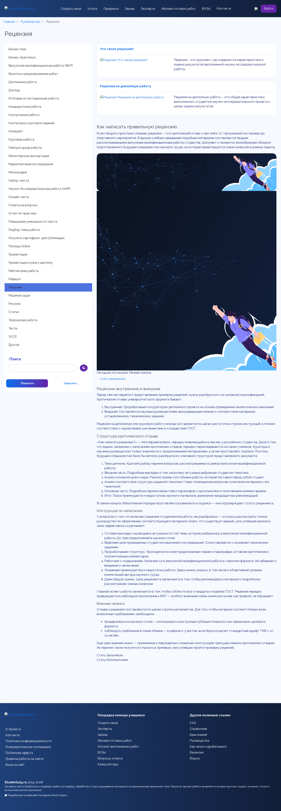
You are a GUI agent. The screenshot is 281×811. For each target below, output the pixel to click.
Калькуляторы (107, 764)
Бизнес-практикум (22, 57)
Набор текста (18, 180)
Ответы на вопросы (22, 205)
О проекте (13, 729)
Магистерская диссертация (28, 156)
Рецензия (15, 287)
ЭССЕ (12, 336)
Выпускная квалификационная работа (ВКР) (40, 65)
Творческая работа (22, 320)
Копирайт (15, 131)
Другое (13, 345)
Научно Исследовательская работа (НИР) (39, 189)
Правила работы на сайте (24, 759)
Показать (27, 383)
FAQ (193, 723)
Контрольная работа (23, 115)
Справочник (198, 729)
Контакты (224, 8)
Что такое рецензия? (117, 49)
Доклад (14, 90)
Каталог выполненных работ (118, 746)
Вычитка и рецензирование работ (33, 74)
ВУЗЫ (206, 9)
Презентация (17, 254)
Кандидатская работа (24, 106)
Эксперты (148, 9)
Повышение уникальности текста (32, 221)
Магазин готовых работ (178, 9)
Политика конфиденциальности (28, 741)
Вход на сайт (15, 765)
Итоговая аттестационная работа (33, 98)
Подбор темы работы (24, 230)
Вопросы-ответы (110, 758)
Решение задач (19, 295)
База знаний (198, 735)
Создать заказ (71, 9)
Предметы (111, 9)
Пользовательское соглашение (28, 747)
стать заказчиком (112, 379)
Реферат (14, 279)
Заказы (130, 9)
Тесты (12, 328)
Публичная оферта (19, 753)
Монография (17, 172)
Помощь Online (19, 246)
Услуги (92, 9)
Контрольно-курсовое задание (31, 123)
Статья (13, 312)
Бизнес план (17, 49)
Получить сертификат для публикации (36, 238)
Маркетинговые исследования (30, 164)
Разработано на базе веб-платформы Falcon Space (37, 795)
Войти (268, 8)
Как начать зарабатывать (208, 746)
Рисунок (14, 304)
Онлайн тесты (18, 197)
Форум (195, 758)
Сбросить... (71, 383)
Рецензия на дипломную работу (125, 86)
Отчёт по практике (22, 213)
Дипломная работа (22, 82)
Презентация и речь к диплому (30, 262)
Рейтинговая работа (23, 271)
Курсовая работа (21, 139)
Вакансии (197, 752)
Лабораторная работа (25, 148)
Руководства (199, 740)
